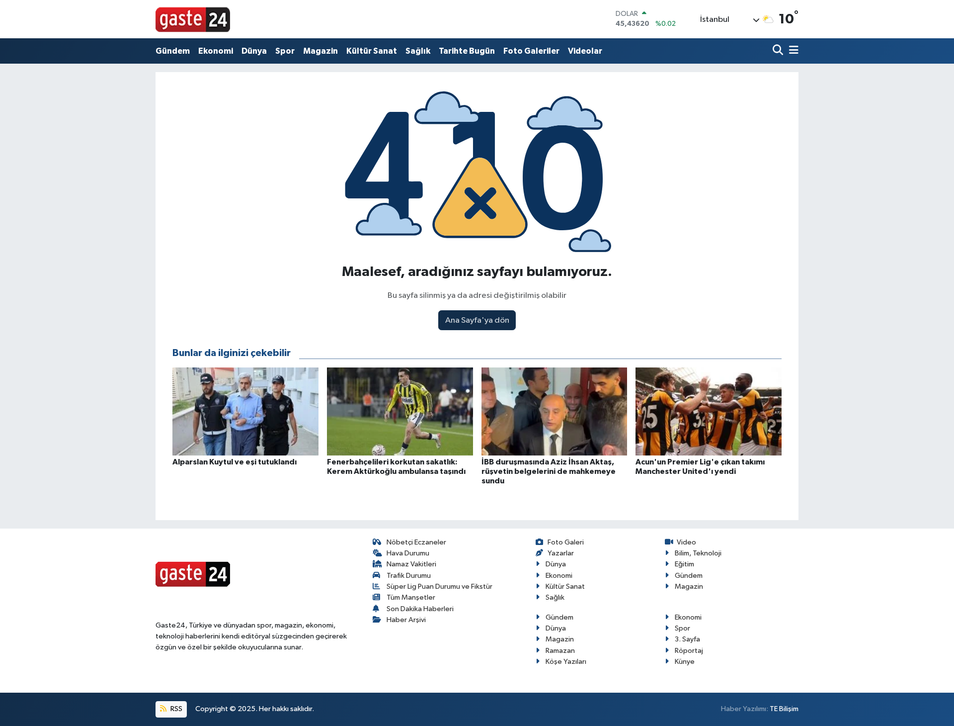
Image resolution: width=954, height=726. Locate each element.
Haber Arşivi (406, 620)
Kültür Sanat (371, 51)
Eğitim (684, 564)
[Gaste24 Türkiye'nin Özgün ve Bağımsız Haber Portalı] (193, 19)
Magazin (320, 51)
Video (686, 542)
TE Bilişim (784, 709)
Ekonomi (215, 51)
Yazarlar (561, 553)
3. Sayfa (687, 639)
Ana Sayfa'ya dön (477, 320)
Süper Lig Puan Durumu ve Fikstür (439, 586)
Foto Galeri (566, 542)
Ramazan (560, 650)
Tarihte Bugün (467, 51)
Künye (685, 661)
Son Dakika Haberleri (420, 609)
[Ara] (779, 51)
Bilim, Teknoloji (698, 553)
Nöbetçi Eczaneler (416, 542)
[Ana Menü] (792, 51)
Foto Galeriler (531, 51)
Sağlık (417, 51)
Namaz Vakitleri (411, 564)
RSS (175, 709)
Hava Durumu (408, 553)
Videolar (585, 51)
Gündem (173, 51)
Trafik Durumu (409, 575)
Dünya (254, 51)
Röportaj (689, 650)
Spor (285, 51)
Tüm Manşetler (411, 597)
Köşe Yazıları (566, 661)
